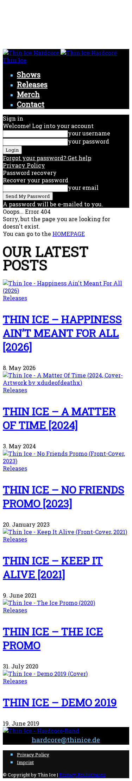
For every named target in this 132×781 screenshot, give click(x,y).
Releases (32, 84)
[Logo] (32, 52)
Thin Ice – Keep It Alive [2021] (53, 567)
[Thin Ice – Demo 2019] (45, 673)
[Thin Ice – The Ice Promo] (49, 602)
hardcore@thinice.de (66, 739)
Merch (28, 94)
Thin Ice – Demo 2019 (60, 702)
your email (83, 187)
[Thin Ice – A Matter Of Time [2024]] (66, 382)
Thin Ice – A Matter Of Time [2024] (59, 418)
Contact (30, 104)
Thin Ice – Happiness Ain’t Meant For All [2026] (62, 332)
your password (88, 141)
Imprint (25, 762)
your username (89, 133)
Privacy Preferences (82, 774)
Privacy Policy (24, 165)
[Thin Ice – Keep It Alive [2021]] (65, 531)
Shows (28, 74)
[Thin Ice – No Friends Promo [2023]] (66, 461)
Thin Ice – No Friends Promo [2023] (63, 496)
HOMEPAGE (68, 233)
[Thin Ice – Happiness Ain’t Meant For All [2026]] (66, 290)
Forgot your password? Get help (47, 158)
